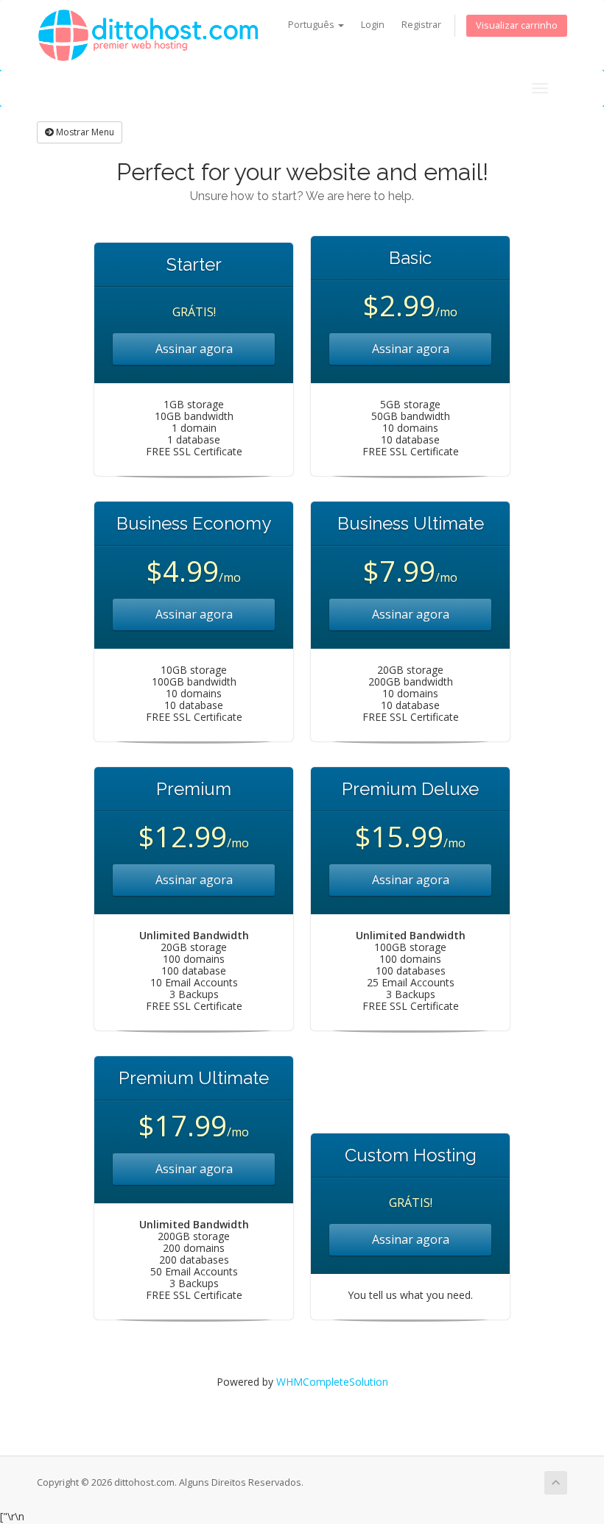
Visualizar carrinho (517, 25)
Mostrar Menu (84, 132)
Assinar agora (194, 349)
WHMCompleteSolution (332, 1382)
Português (312, 24)
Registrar (421, 24)
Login (372, 24)
